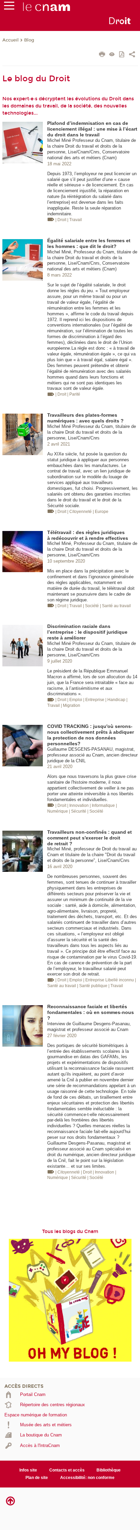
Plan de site (36, 1477)
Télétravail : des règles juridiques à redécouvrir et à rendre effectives (87, 535)
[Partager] (132, 55)
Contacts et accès (67, 1470)
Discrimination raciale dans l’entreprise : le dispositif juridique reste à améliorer (87, 632)
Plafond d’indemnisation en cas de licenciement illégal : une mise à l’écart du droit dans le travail (92, 128)
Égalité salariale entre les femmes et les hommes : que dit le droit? (88, 243)
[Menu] (9, 7)
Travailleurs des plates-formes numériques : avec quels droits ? (85, 417)
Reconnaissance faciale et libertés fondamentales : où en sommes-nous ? (90, 1012)
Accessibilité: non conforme (87, 1477)
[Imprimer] (102, 55)
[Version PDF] (122, 55)
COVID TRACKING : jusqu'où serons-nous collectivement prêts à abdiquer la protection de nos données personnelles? (90, 735)
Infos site (28, 1470)
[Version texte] (112, 55)
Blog (29, 40)
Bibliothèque (109, 1470)
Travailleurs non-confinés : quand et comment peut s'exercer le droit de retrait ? (89, 837)
